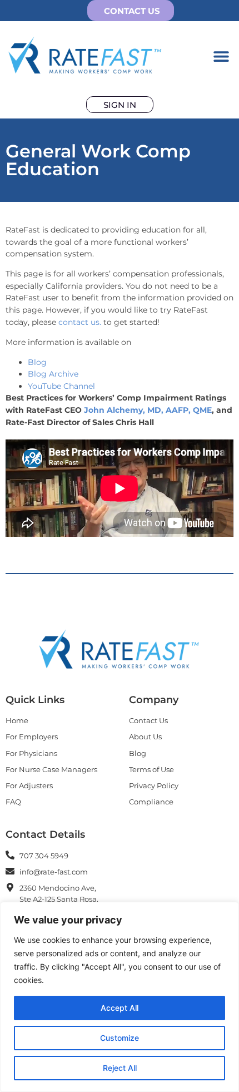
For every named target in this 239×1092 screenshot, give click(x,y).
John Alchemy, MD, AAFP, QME (148, 410)
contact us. (79, 322)
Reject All (120, 1068)
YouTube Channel (61, 386)
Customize (119, 1037)
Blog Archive (53, 374)
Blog (37, 362)
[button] (220, 55)
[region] (119, 997)
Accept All (119, 1007)
